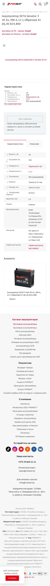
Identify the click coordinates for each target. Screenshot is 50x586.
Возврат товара (25, 367)
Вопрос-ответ (25, 378)
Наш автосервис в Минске (25, 425)
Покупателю (25, 363)
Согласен (12, 578)
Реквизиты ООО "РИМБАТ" (25, 407)
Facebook (34, 449)
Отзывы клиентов (25, 414)
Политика (25, 433)
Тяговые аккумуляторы (25, 338)
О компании (25, 399)
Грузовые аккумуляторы (25, 327)
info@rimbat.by (26, 482)
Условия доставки (25, 371)
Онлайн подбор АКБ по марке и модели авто (25, 393)
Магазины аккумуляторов (25, 411)
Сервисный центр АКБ (25, 422)
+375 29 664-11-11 (27, 462)
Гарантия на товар (25, 375)
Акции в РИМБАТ (25, 382)
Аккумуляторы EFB (25, 346)
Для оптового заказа (27, 479)
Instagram (14, 449)
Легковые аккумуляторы (25, 324)
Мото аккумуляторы (25, 331)
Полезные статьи (25, 429)
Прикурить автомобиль (25, 385)
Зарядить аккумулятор (25, 418)
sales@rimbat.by (27, 471)
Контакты (25, 404)
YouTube (21, 449)
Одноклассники (27, 449)
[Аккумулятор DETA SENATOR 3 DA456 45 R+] (25, 59)
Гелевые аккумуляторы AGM (25, 342)
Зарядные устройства (25, 349)
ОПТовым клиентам (25, 436)
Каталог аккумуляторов (25, 319)
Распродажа (25, 353)
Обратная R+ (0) (32, 97)
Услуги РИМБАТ (25, 389)
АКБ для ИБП (25, 335)
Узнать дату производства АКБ (25, 356)
